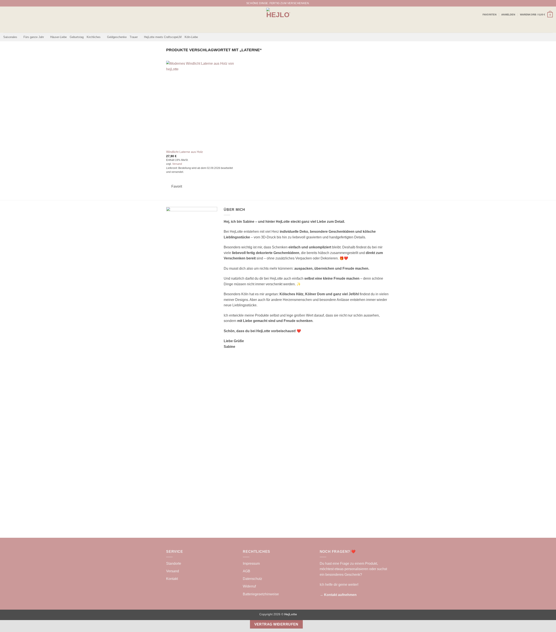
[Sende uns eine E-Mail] (550, 3)
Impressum (251, 563)
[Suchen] (536, 3)
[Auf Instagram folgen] (546, 3)
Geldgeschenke (117, 37)
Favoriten (489, 14)
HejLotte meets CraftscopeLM (163, 37)
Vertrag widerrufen (276, 624)
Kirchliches (94, 37)
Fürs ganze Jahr (33, 37)
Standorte (173, 563)
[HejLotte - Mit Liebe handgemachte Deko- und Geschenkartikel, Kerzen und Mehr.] (278, 20)
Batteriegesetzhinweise (261, 594)
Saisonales (10, 37)
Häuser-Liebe (58, 37)
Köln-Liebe (191, 37)
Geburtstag (77, 37)
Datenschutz (252, 579)
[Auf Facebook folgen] (542, 3)
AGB (246, 571)
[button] (508, 14)
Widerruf (249, 586)
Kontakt (172, 579)
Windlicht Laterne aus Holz (184, 151)
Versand (177, 164)
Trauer (134, 37)
